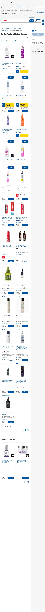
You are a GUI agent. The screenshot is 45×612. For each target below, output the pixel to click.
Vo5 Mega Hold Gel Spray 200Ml (21, 160)
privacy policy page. (20, 6)
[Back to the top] (23, 434)
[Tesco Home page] (6, 20)
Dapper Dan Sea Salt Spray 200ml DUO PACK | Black (21, 246)
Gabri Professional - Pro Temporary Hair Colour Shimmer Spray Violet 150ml (21, 382)
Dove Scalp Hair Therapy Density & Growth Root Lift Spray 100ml (7, 63)
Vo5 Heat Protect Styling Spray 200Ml (7, 186)
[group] (8, 461)
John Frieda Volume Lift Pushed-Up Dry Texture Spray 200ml (7, 97)
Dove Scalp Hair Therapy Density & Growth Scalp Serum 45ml (7, 461)
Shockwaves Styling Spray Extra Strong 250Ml (21, 218)
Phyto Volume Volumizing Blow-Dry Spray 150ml (21, 284)
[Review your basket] (33, 31)
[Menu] (2, 20)
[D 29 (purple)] (8, 352)
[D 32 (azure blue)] (4, 352)
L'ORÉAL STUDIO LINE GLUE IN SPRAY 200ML (6, 246)
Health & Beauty (9, 28)
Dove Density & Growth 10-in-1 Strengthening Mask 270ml (22, 461)
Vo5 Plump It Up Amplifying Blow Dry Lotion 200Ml (7, 160)
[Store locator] (43, 20)
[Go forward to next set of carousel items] (28, 482)
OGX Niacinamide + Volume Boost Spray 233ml (7, 130)
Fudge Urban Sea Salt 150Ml (21, 129)
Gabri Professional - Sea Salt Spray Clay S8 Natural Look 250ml (7, 413)
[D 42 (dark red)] (3, 352)
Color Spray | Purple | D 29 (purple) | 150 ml (7, 346)
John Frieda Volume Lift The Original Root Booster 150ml (21, 97)
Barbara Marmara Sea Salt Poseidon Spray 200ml (7, 381)
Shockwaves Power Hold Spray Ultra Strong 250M (7, 218)
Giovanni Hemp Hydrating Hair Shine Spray (7, 284)
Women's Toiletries (17, 28)
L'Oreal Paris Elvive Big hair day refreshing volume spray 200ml (21, 62)
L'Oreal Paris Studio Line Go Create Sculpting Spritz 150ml (21, 187)
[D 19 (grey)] (6, 352)
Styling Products (5, 30)
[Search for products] (43, 24)
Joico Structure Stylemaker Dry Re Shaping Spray (21, 317)
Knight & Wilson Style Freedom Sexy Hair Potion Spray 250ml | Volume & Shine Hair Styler (21, 347)
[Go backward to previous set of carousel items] (25, 482)
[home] (3, 28)
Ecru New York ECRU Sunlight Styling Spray (6, 316)
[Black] (17, 249)
